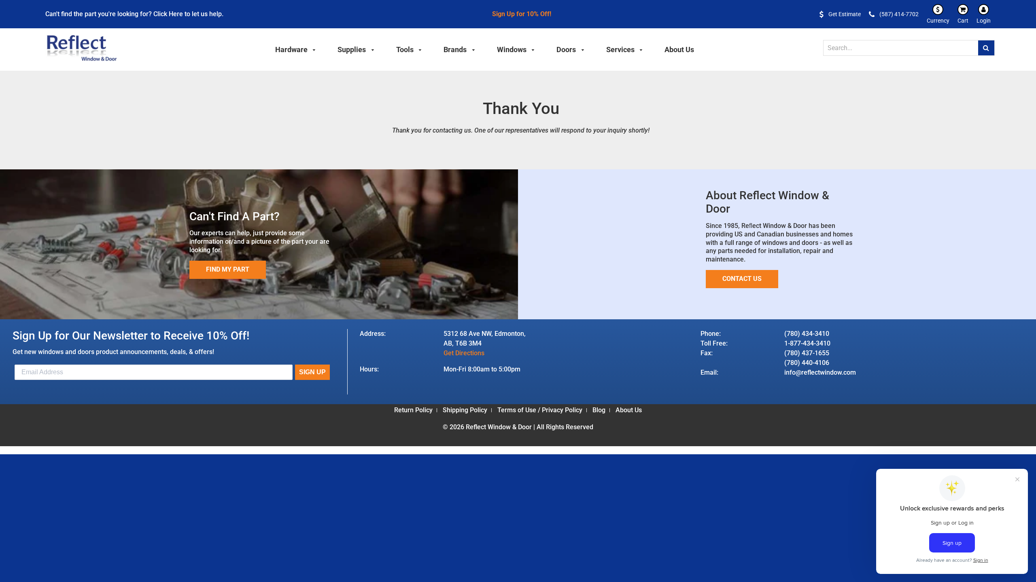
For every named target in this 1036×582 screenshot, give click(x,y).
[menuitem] (296, 48)
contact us (742, 279)
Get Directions (464, 353)
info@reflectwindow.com (820, 372)
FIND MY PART (227, 269)
